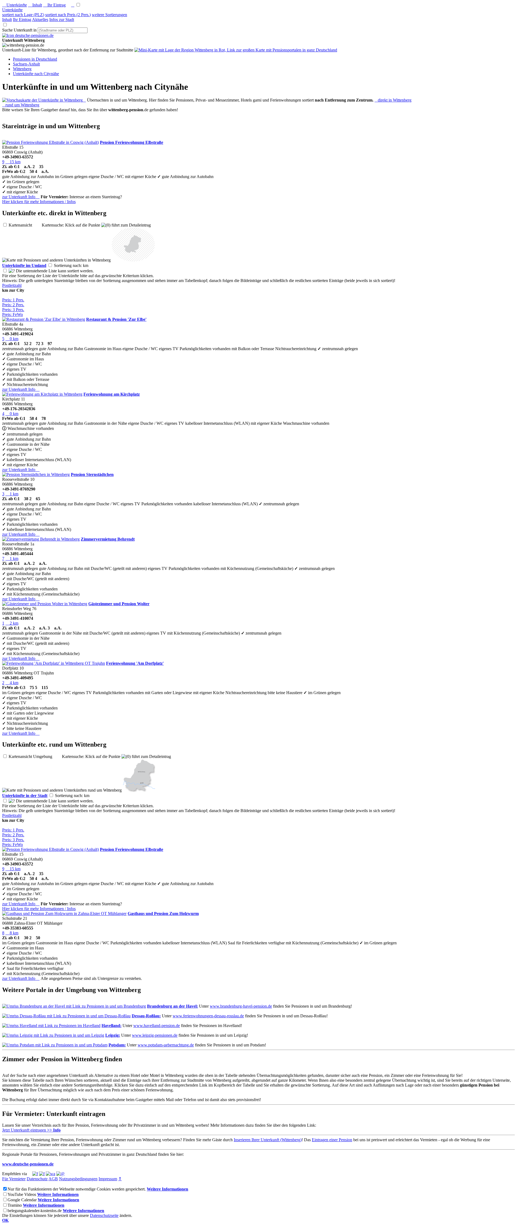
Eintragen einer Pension (332, 1139)
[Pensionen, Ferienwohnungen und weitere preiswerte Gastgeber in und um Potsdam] (54, 1045)
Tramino (15, 1205)
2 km (11, 623)
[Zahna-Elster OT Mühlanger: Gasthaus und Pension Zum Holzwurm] (64, 913)
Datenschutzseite (104, 1215)
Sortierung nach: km (75, 265)
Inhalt (35, 5)
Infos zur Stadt (61, 19)
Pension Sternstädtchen (92, 474)
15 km (12, 161)
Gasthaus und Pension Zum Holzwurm (163, 913)
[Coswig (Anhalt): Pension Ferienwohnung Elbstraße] (50, 142)
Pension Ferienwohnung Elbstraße (131, 142)
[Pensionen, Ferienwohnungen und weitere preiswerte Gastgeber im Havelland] (51, 1025)
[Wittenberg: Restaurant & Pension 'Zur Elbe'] (43, 319)
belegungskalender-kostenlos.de (35, 1210)
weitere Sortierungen (109, 14)
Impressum (108, 1179)
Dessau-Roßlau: (146, 1016)
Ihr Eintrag (54, 5)
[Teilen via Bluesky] (42, 1173)
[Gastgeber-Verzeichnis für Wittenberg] (28, 35)
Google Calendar (22, 1200)
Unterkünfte (14, 5)
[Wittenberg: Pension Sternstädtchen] (36, 474)
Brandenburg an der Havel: (172, 1006)
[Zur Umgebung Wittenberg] (133, 260)
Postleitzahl (12, 285)
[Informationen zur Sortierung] (12, 271)
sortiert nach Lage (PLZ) (23, 14)
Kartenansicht (25, 225)
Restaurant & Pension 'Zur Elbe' (116, 319)
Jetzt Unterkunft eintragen (31, 1130)
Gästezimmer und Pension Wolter (118, 603)
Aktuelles (40, 19)
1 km (11, 494)
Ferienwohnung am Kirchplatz (111, 394)
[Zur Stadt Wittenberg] (139, 790)
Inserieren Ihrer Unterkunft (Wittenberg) (268, 1139)
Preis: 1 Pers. (13, 300)
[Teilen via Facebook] (35, 1173)
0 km (11, 338)
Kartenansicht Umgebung (35, 756)
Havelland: (111, 1025)
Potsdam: (117, 1045)
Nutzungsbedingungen (78, 1179)
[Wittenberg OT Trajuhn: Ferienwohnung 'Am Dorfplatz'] (53, 663)
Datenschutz (37, 1179)
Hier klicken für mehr (39, 201)
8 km (11, 933)
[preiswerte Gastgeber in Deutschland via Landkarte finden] (235, 50)
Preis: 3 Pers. (13, 309)
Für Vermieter (14, 1179)
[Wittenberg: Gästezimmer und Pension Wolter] (44, 603)
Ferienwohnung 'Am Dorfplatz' (135, 663)
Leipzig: (112, 1035)
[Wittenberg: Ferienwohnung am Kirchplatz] (42, 394)
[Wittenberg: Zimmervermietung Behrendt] (41, 539)
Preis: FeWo (12, 314)
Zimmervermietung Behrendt (108, 539)
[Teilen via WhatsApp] (50, 1173)
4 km (11, 682)
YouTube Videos (22, 1194)
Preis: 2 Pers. (13, 304)
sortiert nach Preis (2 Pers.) (68, 14)
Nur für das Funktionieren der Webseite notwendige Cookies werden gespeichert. (77, 1189)
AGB (53, 1179)
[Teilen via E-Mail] (60, 1173)
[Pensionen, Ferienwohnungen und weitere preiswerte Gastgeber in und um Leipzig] (53, 1035)
